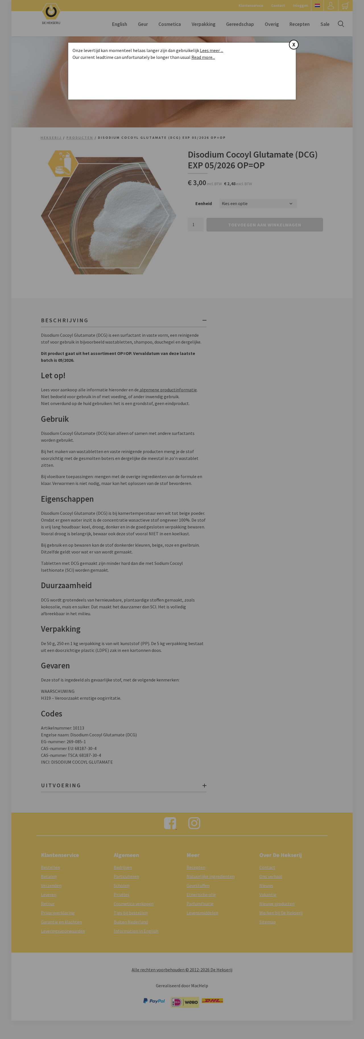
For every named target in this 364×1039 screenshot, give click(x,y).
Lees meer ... (211, 50)
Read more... (203, 57)
